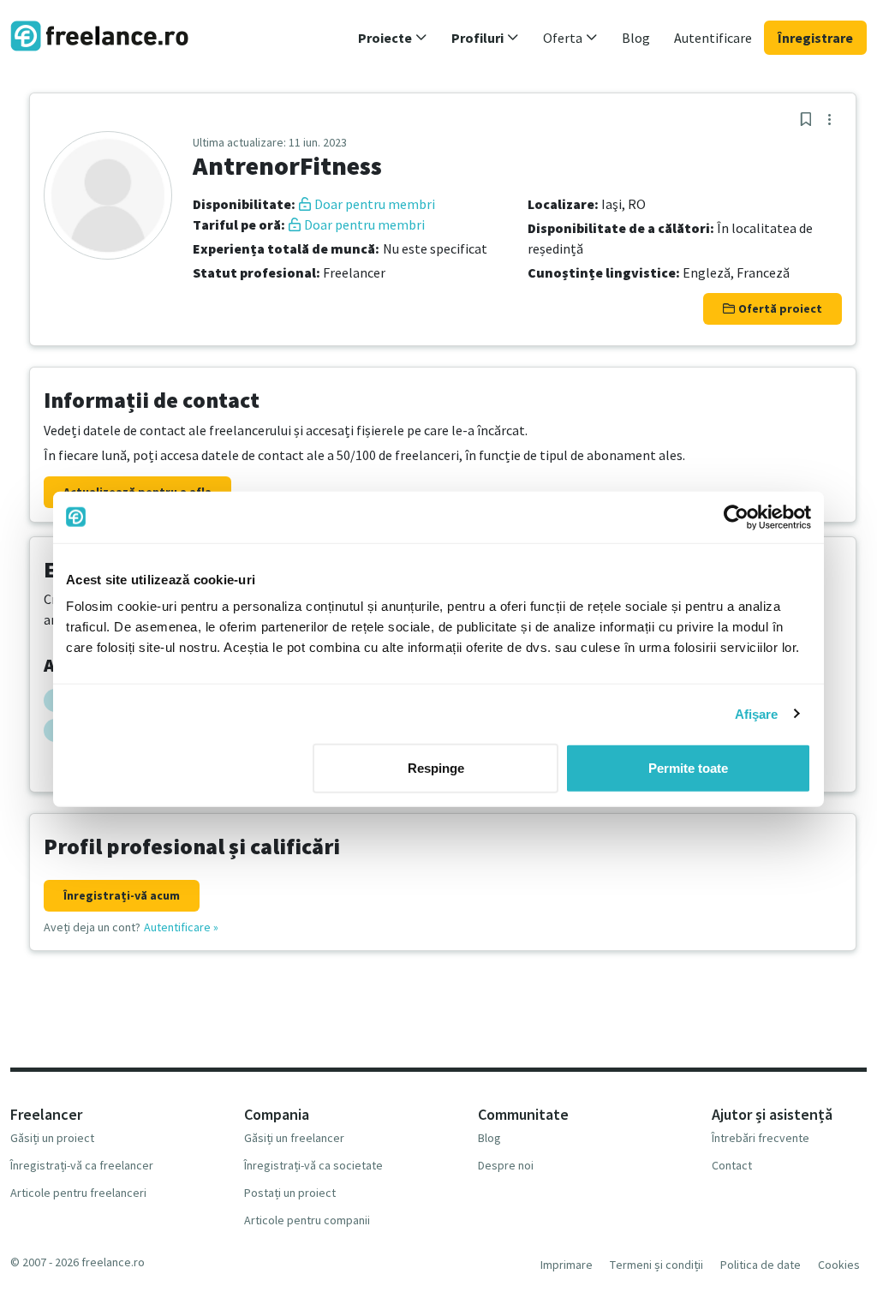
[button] (392, 38)
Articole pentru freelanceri (78, 1192)
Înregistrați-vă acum (121, 895)
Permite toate (688, 768)
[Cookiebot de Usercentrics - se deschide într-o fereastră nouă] (736, 516)
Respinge (436, 768)
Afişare (757, 713)
